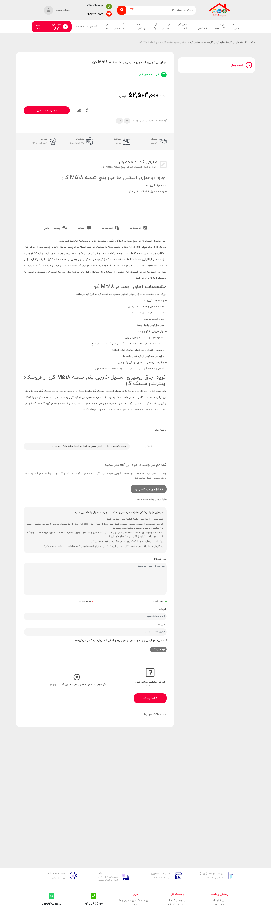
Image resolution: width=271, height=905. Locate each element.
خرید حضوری (95, 13)
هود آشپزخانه (219, 26)
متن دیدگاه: (160, 559)
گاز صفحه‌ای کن (224, 42)
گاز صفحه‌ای (119, 26)
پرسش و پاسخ (52, 228)
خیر (119, 120)
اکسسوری (91, 26)
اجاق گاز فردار (182, 26)
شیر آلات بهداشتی (141, 26)
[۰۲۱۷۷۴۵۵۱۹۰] (109, 6)
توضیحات (136, 228)
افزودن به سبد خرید (47, 110)
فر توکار (154, 26)
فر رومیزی (166, 26)
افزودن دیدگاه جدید (146, 489)
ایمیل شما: (161, 624)
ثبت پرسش (149, 698)
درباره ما (105, 26)
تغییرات (79, 110)
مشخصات (108, 228)
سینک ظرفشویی (202, 26)
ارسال (86, 110)
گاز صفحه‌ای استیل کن (201, 42)
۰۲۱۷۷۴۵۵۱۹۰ (95, 6)
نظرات (81, 228)
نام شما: (162, 609)
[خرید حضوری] (109, 14)
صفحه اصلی (236, 26)
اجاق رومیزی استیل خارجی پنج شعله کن (120, 294)
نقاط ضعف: (84, 601)
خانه (253, 42)
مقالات (80, 26)
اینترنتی (109, 391)
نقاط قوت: (158, 601)
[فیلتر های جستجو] (131, 10)
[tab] (138, 227)
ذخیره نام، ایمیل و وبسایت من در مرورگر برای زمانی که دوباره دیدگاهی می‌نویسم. (119, 640)
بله (127, 120)
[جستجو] (121, 10)
